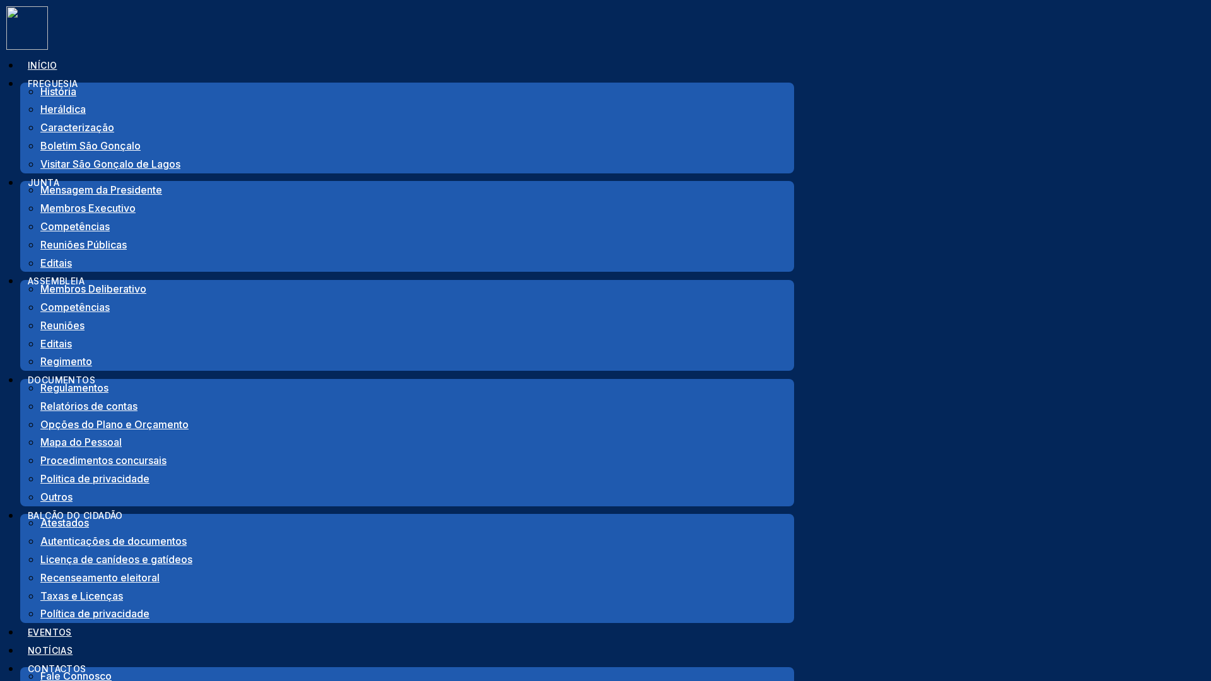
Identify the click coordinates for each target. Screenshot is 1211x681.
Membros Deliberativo (93, 288)
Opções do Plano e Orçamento (114, 424)
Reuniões (62, 325)
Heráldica (63, 109)
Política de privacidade (94, 613)
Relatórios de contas (88, 406)
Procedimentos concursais (103, 460)
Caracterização (77, 127)
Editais (56, 343)
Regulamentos (74, 387)
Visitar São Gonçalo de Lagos (110, 164)
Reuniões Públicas (83, 244)
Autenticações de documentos (113, 541)
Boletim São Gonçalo (90, 145)
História (58, 91)
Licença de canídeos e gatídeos (116, 559)
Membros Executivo (88, 208)
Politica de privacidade (94, 478)
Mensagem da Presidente (101, 189)
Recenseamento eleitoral (100, 577)
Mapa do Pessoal (81, 442)
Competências (75, 226)
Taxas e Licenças (81, 596)
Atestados (64, 522)
